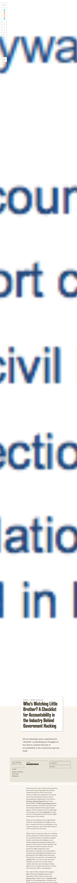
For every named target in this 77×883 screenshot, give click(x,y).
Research (25, 700)
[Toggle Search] (4, 59)
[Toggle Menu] (4, 5)
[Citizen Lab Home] (4, 15)
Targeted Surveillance (36, 700)
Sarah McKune (17, 772)
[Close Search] (9, 59)
